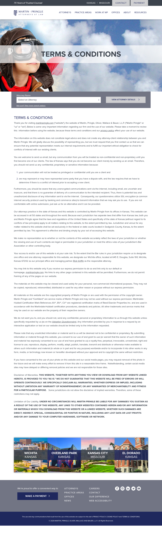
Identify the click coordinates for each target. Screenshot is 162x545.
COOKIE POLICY (112, 517)
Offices (116, 12)
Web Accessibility (100, 500)
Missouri (104, 3)
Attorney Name (23, 95)
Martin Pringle (28, 12)
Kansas (91, 3)
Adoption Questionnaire (64, 321)
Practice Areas (83, 12)
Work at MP (101, 12)
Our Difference (99, 496)
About (127, 12)
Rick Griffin (78, 261)
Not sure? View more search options (30, 106)
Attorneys (65, 12)
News (67, 500)
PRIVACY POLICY (99, 517)
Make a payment (36, 496)
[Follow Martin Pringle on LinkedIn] (128, 488)
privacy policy (107, 130)
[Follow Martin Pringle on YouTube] (139, 488)
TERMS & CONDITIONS (131, 517)
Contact (121, 3)
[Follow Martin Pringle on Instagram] (122, 488)
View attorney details (124, 100)
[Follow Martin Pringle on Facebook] (117, 488)
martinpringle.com (45, 123)
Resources (140, 12)
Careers (94, 488)
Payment (139, 3)
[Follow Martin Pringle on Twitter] (133, 488)
